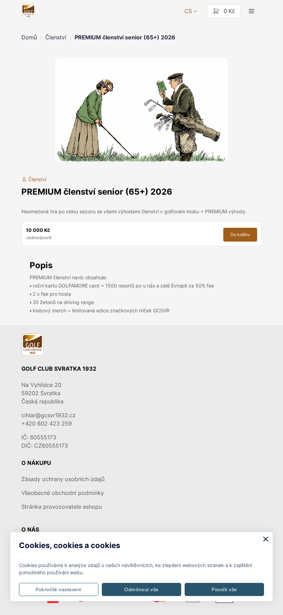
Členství (55, 37)
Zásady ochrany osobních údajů (63, 479)
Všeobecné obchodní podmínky (62, 492)
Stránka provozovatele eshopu (61, 506)
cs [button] (188, 11)
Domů (29, 37)
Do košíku (240, 234)
